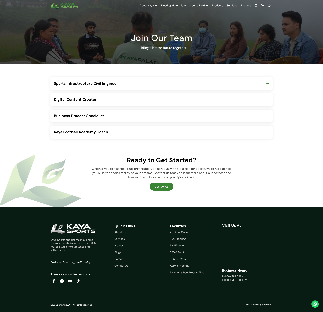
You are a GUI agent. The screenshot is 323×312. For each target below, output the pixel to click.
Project (118, 245)
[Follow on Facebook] (53, 281)
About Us (120, 232)
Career (118, 259)
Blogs (117, 252)
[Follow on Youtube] (70, 281)
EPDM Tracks (178, 252)
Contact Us (161, 186)
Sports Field (197, 5)
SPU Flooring (177, 245)
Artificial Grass (179, 232)
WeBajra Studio (265, 304)
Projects (246, 5)
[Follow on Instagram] (62, 281)
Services (232, 5)
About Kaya (147, 5)
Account (256, 6)
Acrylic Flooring (179, 265)
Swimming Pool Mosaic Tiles (187, 272)
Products (217, 5)
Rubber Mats (178, 259)
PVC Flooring (178, 239)
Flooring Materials (172, 5)
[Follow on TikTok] (78, 281)
